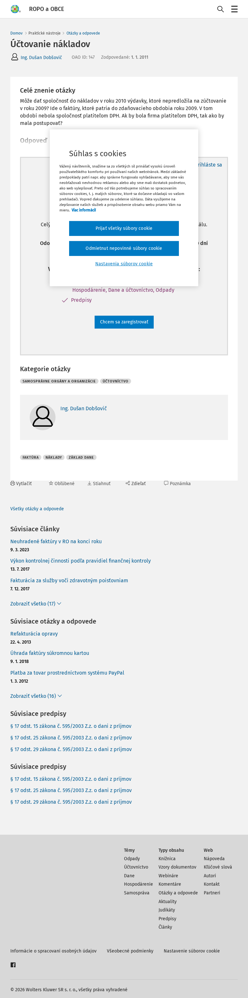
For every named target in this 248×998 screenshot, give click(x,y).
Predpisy (167, 919)
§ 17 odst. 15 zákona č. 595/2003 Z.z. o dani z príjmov (70, 726)
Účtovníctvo (136, 867)
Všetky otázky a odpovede (37, 509)
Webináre (168, 876)
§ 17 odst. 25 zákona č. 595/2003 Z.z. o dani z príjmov (71, 738)
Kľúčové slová (218, 867)
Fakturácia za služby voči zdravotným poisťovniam (69, 580)
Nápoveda (214, 858)
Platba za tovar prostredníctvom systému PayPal (67, 673)
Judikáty (167, 910)
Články (165, 927)
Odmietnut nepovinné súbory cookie (124, 248)
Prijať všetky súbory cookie (124, 228)
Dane (129, 876)
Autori (210, 876)
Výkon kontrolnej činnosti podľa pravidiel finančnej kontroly (80, 561)
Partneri (212, 893)
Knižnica (167, 858)
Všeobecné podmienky (130, 951)
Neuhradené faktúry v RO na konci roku (56, 541)
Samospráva (137, 893)
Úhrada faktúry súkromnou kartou (49, 653)
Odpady (132, 858)
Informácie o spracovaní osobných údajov (53, 951)
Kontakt (212, 884)
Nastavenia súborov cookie (124, 263)
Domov (16, 33)
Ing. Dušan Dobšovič (41, 57)
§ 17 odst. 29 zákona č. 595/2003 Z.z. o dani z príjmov (71, 749)
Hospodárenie (138, 884)
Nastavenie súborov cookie (192, 951)
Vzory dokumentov (177, 867)
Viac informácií (84, 210)
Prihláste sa (208, 165)
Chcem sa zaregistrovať (124, 322)
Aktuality (168, 901)
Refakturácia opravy (34, 634)
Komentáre (170, 884)
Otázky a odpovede (83, 33)
